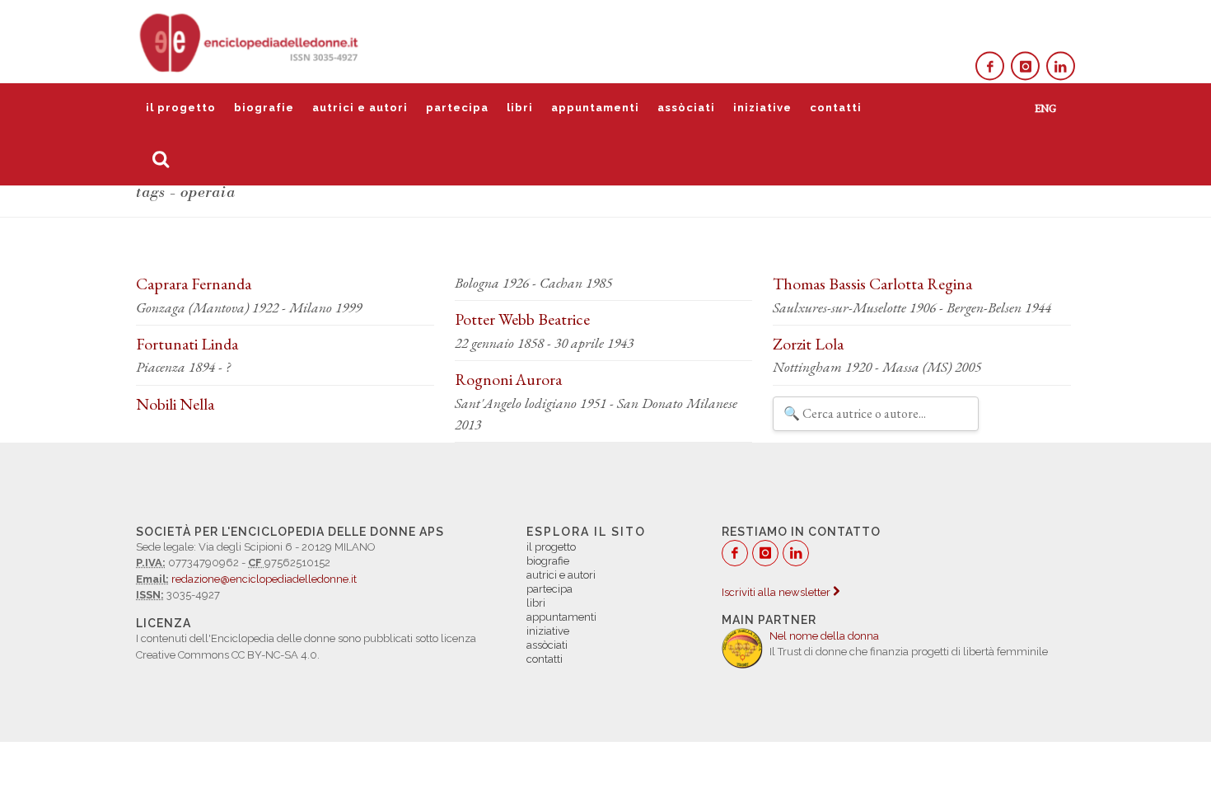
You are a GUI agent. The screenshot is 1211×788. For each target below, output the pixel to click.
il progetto (181, 107)
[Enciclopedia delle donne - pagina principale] (250, 41)
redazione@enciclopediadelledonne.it (264, 579)
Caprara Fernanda (193, 283)
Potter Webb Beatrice (522, 319)
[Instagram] (1025, 66)
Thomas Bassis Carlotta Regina (872, 283)
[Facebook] (989, 66)
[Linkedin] (1060, 66)
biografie (264, 107)
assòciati (686, 107)
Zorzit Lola (808, 343)
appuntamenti (595, 107)
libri (520, 107)
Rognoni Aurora (508, 379)
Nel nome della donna (824, 636)
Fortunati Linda (187, 343)
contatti (836, 107)
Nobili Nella (175, 404)
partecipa (457, 107)
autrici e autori (360, 107)
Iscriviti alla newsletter (777, 592)
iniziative (762, 107)
